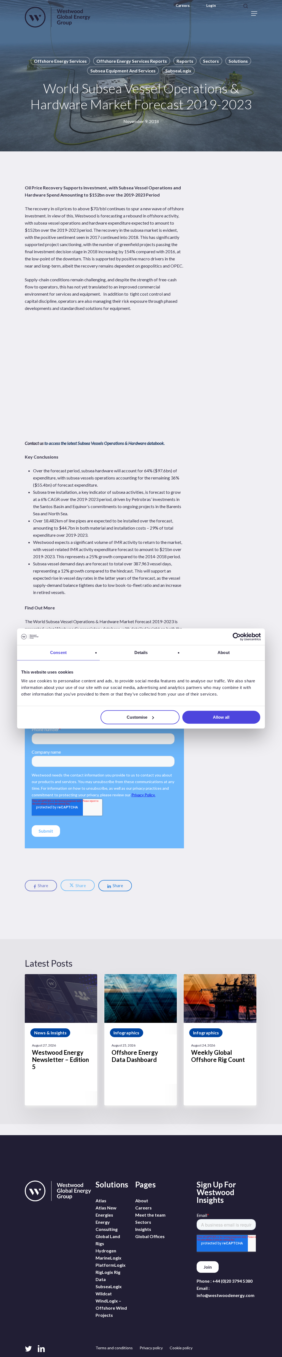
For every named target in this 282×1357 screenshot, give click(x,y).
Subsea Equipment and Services (123, 70)
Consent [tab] (58, 652)
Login (211, 6)
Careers (183, 6)
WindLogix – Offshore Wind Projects (111, 1308)
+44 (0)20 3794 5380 (232, 1281)
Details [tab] (141, 652)
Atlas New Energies (106, 1211)
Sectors (211, 61)
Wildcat (104, 1293)
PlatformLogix (111, 1265)
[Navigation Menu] (254, 13)
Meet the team (150, 1214)
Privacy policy (151, 1347)
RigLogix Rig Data (108, 1275)
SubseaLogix (178, 70)
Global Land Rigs (108, 1240)
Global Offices (150, 1236)
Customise (137, 717)
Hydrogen (106, 1250)
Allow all (221, 717)
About (141, 1200)
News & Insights (50, 1032)
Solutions (238, 61)
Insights (143, 1229)
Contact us (34, 443)
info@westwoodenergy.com (225, 1295)
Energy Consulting (107, 1225)
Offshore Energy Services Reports (131, 61)
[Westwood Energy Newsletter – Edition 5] (61, 1039)
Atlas (101, 1200)
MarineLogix (108, 1257)
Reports (185, 61)
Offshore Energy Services (60, 61)
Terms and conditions (114, 1347)
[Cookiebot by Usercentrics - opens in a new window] (237, 637)
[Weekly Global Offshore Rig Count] (220, 1039)
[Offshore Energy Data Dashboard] (140, 1039)
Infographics (126, 1032)
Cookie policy (181, 1347)
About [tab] (224, 652)
